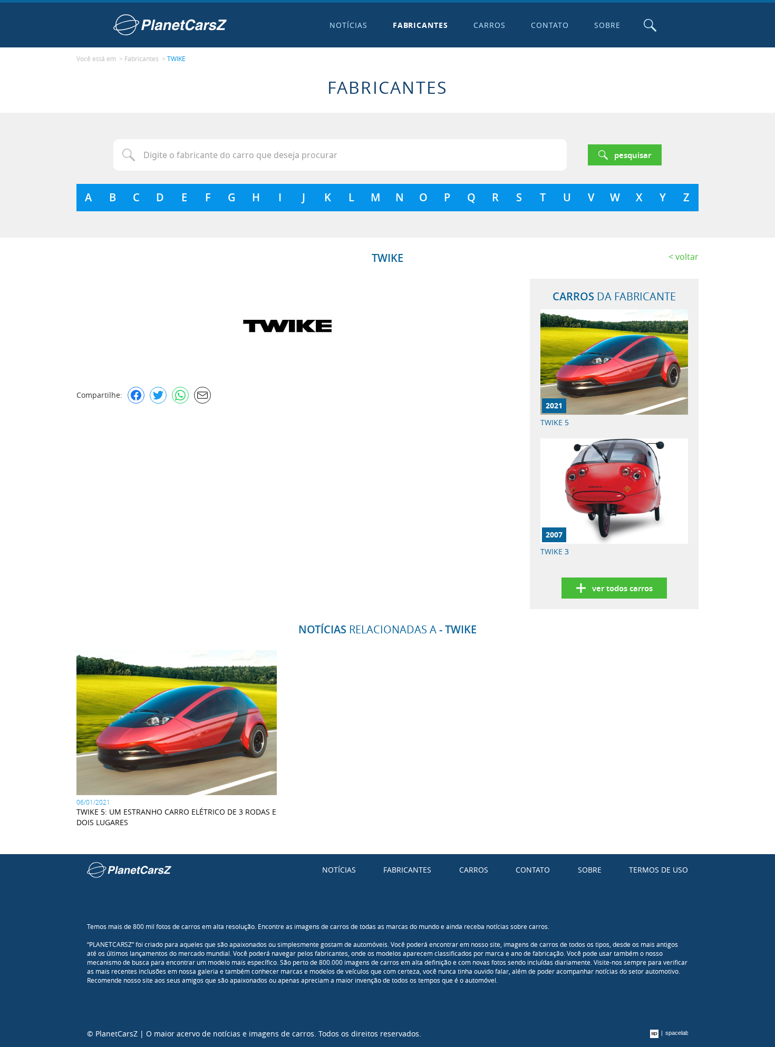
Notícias (348, 25)
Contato (550, 25)
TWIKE (176, 58)
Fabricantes (421, 25)
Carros (489, 25)
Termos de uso (658, 870)
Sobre (607, 25)
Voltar (687, 256)
